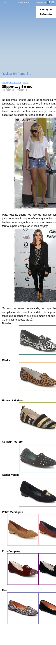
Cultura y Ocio (46, 9)
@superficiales (23, 90)
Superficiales (10, 90)
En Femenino (46, 14)
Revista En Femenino (16, 73)
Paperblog (17, 12)
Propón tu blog (23, 2)
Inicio (6, 2)
